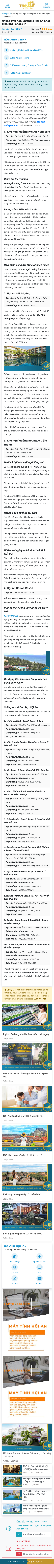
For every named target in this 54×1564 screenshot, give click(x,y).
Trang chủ (6, 14)
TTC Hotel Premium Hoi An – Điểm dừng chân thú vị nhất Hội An (27, 1455)
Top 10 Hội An (35, 1561)
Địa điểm (9, 1039)
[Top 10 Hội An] (27, 5)
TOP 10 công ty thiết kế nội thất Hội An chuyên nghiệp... (36, 1467)
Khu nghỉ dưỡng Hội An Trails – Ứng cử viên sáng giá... (36, 1480)
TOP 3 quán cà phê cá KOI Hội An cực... (22, 1234)
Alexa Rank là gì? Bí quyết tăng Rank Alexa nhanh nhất (36, 1507)
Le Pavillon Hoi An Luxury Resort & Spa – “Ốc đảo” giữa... (35, 1494)
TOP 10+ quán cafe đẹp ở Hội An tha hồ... (23, 1155)
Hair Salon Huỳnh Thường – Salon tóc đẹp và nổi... (25, 1075)
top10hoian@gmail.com (34, 1534)
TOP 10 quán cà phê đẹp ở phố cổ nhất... (23, 1194)
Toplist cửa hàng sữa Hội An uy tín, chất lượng (26, 1034)
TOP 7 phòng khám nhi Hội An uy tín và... (23, 1116)
